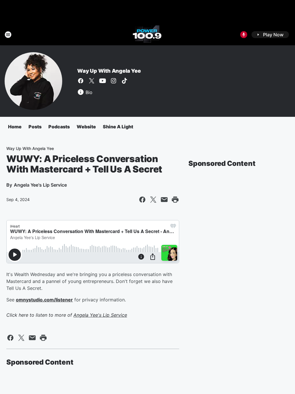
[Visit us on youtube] (102, 80)
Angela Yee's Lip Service (100, 315)
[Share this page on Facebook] (142, 200)
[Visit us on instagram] (113, 80)
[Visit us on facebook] (80, 80)
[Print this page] (175, 200)
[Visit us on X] (91, 80)
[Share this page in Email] (164, 200)
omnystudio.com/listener (44, 300)
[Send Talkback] (243, 34)
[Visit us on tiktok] (124, 80)
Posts (35, 127)
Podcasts (59, 127)
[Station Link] (147, 34)
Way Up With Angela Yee (109, 71)
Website (86, 127)
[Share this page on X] (153, 200)
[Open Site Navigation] (8, 34)
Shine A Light (118, 127)
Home (15, 127)
